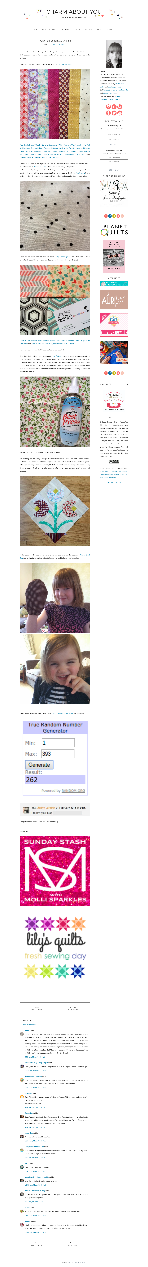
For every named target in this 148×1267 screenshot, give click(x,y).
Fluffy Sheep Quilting (63, 257)
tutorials (65, 29)
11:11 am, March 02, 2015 (35, 1141)
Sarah (27, 1163)
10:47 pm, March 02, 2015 (35, 1171)
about (100, 29)
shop (35, 29)
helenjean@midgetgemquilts (37, 1177)
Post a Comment (29, 1024)
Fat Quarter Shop (65, 64)
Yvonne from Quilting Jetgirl (36, 1063)
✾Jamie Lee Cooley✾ (33, 1076)
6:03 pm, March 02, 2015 (35, 1157)
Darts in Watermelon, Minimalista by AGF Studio (39, 340)
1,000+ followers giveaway (62, 713)
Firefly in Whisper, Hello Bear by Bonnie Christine (39, 157)
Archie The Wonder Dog (35, 1191)
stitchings (88, 29)
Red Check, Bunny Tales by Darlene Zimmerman (39, 145)
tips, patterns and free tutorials (115, 90)
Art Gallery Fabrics (59, 44)
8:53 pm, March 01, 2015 (35, 1057)
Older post (73, 1010)
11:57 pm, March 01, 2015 (35, 1087)
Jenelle (27, 1030)
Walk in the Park (39, 167)
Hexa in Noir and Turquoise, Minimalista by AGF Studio (53, 344)
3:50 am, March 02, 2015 (35, 1107)
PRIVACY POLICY (114, 483)
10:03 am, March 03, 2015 (35, 1185)
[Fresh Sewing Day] (55, 983)
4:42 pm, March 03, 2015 (35, 1202)
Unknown (28, 1093)
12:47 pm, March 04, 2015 (35, 1215)
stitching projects (115, 87)
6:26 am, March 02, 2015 (35, 1127)
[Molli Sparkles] (55, 905)
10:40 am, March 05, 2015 (35, 1232)
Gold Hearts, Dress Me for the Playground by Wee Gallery (62, 154)
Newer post (36, 1010)
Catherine (29, 1113)
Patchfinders (56, 356)
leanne (27, 1221)
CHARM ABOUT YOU (74, 12)
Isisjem (27, 1207)
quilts (77, 29)
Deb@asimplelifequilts (34, 1146)
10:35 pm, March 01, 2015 (35, 1071)
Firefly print (80, 173)
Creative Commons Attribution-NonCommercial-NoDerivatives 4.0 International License (114, 474)
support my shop (109, 93)
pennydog (29, 1133)
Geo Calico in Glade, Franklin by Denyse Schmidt (45, 151)
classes (53, 29)
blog (43, 29)
